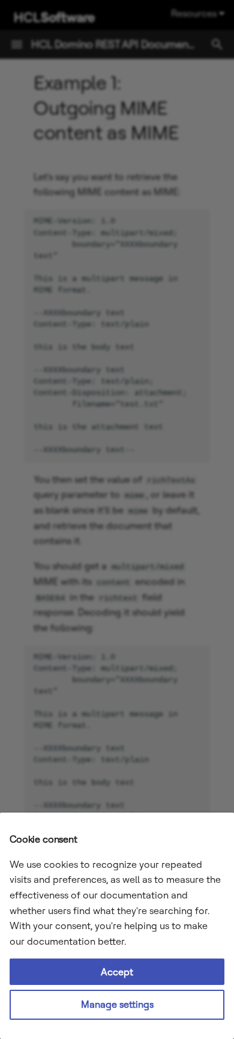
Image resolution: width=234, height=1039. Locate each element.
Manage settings (117, 1004)
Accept (117, 972)
